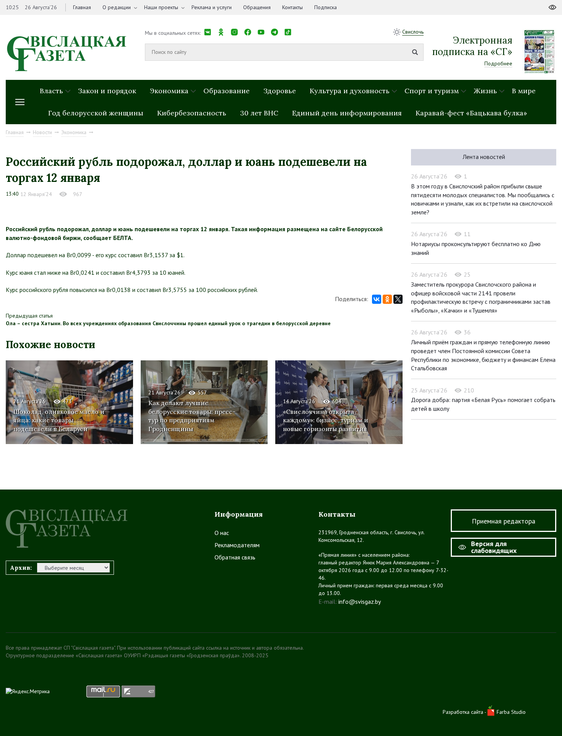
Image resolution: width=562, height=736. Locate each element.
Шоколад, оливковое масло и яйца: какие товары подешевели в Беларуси (58, 420)
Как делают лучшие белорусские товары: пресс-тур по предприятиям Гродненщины (192, 416)
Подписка (325, 7)
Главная (82, 7)
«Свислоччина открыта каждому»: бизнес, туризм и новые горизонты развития (325, 420)
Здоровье (279, 90)
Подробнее (498, 63)
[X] (398, 299)
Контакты (292, 7)
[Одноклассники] (387, 299)
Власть (51, 90)
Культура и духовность (350, 90)
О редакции (116, 7)
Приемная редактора (503, 521)
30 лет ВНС (259, 113)
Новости (42, 132)
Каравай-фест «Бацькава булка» (471, 113)
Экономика (169, 90)
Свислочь (413, 31)
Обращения (257, 7)
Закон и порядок (107, 90)
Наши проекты (161, 7)
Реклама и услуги (212, 7)
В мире (524, 90)
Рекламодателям (237, 545)
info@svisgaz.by (359, 601)
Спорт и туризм (431, 90)
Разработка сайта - (465, 711)
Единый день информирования (347, 113)
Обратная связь (234, 557)
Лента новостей (484, 156)
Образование (226, 90)
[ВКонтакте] (376, 299)
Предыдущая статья (29, 315)
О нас (221, 533)
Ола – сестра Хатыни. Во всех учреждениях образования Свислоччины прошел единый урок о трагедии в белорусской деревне (168, 323)
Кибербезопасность (191, 113)
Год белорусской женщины (95, 113)
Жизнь (485, 90)
